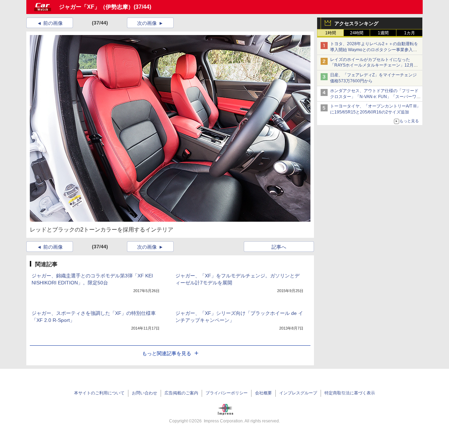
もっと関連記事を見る (166, 353)
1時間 (330, 32)
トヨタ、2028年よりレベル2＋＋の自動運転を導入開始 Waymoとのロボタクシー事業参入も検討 (374, 49)
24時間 (356, 32)
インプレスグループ (298, 393)
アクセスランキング (356, 23)
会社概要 (263, 393)
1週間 (383, 32)
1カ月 (409, 32)
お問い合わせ (144, 393)
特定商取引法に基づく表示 (349, 393)
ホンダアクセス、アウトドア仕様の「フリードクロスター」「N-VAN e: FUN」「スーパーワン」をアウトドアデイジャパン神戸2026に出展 (375, 96)
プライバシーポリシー (227, 393)
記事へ (279, 247)
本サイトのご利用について (99, 393)
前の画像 (53, 23)
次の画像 (147, 23)
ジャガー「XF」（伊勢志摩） (96, 7)
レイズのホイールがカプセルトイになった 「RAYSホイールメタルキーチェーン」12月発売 (374, 65)
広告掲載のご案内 (181, 393)
